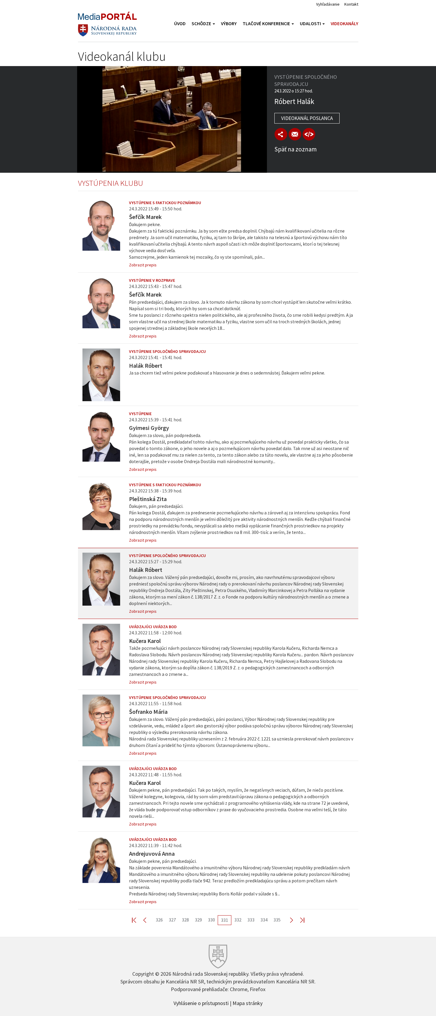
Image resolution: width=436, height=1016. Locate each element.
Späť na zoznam (295, 149)
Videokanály (344, 23)
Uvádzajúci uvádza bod (153, 626)
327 (172, 920)
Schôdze (202, 23)
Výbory (229, 23)
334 (264, 920)
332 (237, 920)
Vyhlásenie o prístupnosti (201, 1003)
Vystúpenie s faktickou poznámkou (165, 202)
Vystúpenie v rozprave (152, 280)
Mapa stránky (247, 1003)
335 (277, 920)
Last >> (298, 919)
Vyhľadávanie (328, 4)
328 (185, 920)
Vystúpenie (140, 413)
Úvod (180, 23)
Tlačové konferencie (267, 23)
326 (159, 920)
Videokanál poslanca (307, 118)
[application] (172, 119)
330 (211, 920)
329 (198, 920)
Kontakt (351, 4)
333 (250, 920)
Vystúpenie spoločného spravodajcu (167, 351)
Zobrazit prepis (143, 265)
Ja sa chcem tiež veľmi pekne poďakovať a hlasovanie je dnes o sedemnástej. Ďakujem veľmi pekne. (227, 373)
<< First (137, 919)
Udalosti (311, 23)
